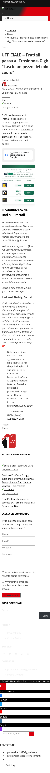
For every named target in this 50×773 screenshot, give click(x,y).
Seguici (3, 699)
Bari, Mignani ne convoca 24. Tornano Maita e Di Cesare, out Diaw (18, 500)
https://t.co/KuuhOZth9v (19, 405)
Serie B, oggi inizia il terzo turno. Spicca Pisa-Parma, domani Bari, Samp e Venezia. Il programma (18, 478)
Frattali (5, 424)
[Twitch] (22, 653)
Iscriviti (3, 708)
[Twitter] (10, 653)
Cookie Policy (14, 638)
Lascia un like (7, 691)
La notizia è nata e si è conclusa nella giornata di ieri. (17, 133)
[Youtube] (28, 653)
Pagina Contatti (15, 674)
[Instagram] (16, 653)
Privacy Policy (14, 632)
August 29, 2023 (15, 418)
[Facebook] (4, 653)
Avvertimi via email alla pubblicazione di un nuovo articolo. (15, 585)
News (5, 47)
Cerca (5, 610)
